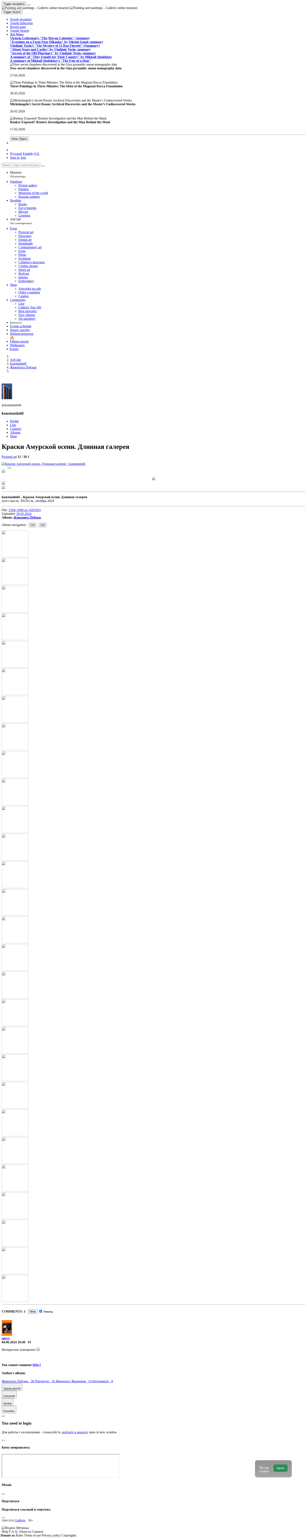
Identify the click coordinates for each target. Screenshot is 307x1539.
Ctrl (32, 525)
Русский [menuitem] (16, 153)
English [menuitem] (28, 153)
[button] (21, 19)
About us (25, 1531)
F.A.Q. (14, 1531)
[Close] (42, 166)
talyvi (5, 1338)
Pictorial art (9, 456)
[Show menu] (28, 4)
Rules (20, 1535)
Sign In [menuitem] (15, 157)
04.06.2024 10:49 (13, 1342)
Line (13, 425)
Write (33, 1311)
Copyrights (69, 1535)
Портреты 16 (45, 1381)
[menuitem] (36, 153)
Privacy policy (52, 1535)
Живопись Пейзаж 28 (18, 1381)
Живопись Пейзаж (27, 517)
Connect (15, 428)
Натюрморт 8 (102, 1381)
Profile (14, 421)
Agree (280, 1468)
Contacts (37, 1531)
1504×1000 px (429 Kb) (24, 510)
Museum (17, 174)
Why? (36, 1365)
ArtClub (21, 221)
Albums (15, 432)
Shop (13, 436)
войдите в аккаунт (75, 1432)
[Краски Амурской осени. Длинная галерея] (43, 464)
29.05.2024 (23, 514)
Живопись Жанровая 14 (74, 1381)
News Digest (19, 138)
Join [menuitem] (23, 157)
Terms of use (33, 1535)
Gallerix (20, 1520)
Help (5, 1531)
